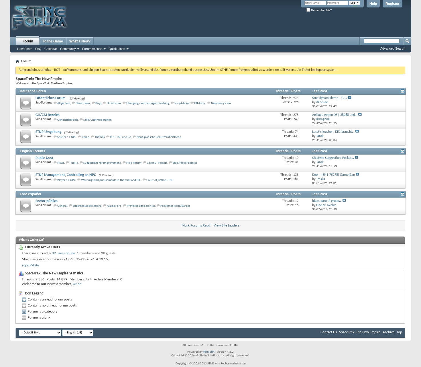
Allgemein (63, 103)
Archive (388, 332)
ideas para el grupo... (327, 201)
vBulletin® (209, 352)
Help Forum (133, 163)
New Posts (24, 48)
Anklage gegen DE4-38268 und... (334, 115)
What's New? (80, 41)
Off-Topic (200, 103)
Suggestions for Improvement (102, 163)
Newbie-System (221, 103)
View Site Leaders (226, 225)
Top (399, 332)
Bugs (98, 103)
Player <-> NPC (66, 180)
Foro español (30, 194)
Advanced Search (392, 48)
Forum (28, 41)
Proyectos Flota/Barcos (175, 206)
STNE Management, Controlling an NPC (66, 175)
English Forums (32, 151)
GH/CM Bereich (48, 115)
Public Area (44, 158)
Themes (100, 137)
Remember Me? (321, 10)
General (62, 206)
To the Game (53, 41)
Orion (77, 284)
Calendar (50, 48)
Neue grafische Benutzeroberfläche (159, 137)
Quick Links (117, 48)
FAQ (38, 48)
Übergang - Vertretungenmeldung (147, 103)
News (60, 163)
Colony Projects (157, 163)
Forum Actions (92, 48)
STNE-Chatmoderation (97, 120)
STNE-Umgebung (48, 132)
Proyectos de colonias (141, 206)
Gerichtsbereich (67, 120)
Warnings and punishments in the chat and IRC (111, 180)
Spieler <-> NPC (66, 137)
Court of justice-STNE (159, 180)
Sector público (47, 201)
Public (74, 163)
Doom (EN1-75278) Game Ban (333, 175)
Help (373, 4)
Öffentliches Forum (51, 98)
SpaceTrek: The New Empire (359, 332)
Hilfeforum (114, 103)
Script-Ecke (181, 103)
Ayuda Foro (114, 206)
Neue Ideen (83, 103)
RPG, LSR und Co (120, 137)
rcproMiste (30, 265)
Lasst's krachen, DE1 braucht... (333, 132)
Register (392, 4)
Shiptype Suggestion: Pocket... (333, 158)
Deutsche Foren (33, 91)
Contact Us (328, 332)
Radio (85, 137)
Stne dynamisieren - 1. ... (329, 98)
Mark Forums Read (196, 225)
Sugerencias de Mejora (87, 206)
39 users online (63, 253)
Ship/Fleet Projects (185, 163)
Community (68, 48)
